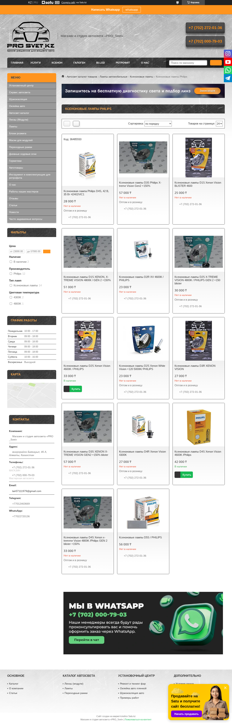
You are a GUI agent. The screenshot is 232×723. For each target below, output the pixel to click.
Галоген (79, 62)
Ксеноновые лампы (141, 76)
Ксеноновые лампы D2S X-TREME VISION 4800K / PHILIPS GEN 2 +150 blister (197, 280)
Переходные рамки (20, 147)
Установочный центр (21, 85)
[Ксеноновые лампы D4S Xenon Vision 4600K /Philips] (199, 426)
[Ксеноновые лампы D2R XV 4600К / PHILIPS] (143, 252)
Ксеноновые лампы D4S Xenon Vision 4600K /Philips (198, 453)
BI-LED (100, 62)
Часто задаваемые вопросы (25, 219)
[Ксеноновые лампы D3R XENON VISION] (199, 341)
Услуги (35, 62)
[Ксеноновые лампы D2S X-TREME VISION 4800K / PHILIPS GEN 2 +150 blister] (199, 252)
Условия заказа (185, 683)
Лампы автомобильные (113, 76)
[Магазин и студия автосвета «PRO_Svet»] (30, 36)
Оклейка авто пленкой (133, 688)
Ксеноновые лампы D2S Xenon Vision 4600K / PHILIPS (87, 367)
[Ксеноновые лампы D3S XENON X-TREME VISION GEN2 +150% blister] (88, 426)
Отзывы (13, 198)
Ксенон (57, 62)
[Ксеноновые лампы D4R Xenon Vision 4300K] (143, 426)
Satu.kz (132, 716)
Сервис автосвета (19, 92)
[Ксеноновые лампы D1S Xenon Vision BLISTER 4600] (199, 157)
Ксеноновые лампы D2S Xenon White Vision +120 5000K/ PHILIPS (142, 367)
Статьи (13, 205)
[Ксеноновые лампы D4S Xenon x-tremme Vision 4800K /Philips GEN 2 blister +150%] (88, 512)
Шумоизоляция (18, 99)
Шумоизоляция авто (132, 693)
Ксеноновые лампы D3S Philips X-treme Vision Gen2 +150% (140, 184)
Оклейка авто (17, 106)
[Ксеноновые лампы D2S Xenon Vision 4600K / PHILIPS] (88, 341)
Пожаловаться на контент (138, 719)
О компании (16, 688)
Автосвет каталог (19, 112)
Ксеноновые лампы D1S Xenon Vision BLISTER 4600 (198, 184)
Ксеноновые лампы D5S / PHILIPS (140, 537)
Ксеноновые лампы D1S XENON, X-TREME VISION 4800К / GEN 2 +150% (87, 278)
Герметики (15, 160)
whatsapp (131, 9)
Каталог (13, 683)
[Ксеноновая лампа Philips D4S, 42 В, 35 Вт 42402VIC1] (88, 166)
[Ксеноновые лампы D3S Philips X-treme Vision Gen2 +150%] (143, 157)
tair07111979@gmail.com (26, 491)
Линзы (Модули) (18, 119)
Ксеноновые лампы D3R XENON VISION (195, 367)
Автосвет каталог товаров (82, 76)
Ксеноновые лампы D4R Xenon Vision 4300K (142, 453)
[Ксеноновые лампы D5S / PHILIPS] (143, 512)
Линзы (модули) (74, 683)
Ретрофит (123, 62)
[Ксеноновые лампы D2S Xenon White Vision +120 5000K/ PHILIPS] (143, 341)
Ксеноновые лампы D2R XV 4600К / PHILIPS (141, 278)
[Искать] (216, 62)
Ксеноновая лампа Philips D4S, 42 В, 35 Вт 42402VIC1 (86, 193)
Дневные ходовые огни (22, 153)
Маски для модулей (21, 140)
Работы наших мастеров (23, 191)
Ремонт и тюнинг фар (133, 683)
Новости (14, 212)
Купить (76, 388)
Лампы (13, 126)
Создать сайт (68, 2)
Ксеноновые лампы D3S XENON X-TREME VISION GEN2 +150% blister (86, 453)
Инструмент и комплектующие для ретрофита (29, 176)
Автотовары (16, 167)
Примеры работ (129, 697)
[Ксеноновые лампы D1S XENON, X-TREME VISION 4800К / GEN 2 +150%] (88, 252)
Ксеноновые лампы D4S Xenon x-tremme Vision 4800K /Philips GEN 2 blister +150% (85, 540)
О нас (145, 62)
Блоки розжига (17, 133)
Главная (17, 62)
